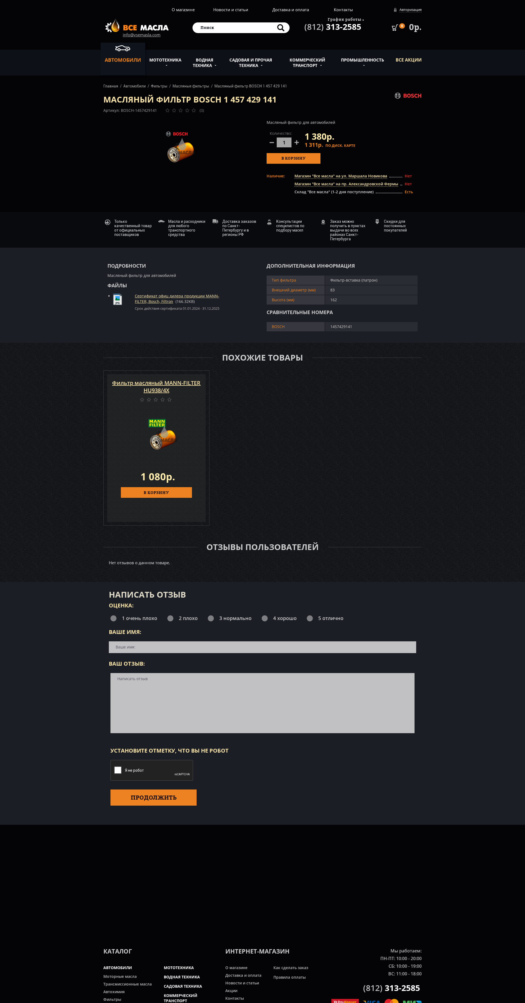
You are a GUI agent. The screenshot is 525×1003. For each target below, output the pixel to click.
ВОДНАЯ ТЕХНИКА (182, 976)
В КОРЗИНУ (156, 492)
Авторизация (410, 9)
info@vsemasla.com (142, 34)
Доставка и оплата (290, 9)
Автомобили (123, 60)
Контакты (343, 9)
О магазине (183, 9)
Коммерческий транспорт (307, 62)
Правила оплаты (289, 977)
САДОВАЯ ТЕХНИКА (183, 986)
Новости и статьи (230, 9)
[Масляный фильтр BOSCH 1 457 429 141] (181, 146)
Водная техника (203, 62)
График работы (344, 19)
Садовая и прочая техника (250, 62)
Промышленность (362, 60)
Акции (231, 990)
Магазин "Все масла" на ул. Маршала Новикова (340, 176)
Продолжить (154, 797)
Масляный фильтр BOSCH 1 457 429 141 (250, 86)
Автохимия (114, 991)
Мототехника (165, 60)
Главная (110, 86)
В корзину (293, 158)
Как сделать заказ (290, 967)
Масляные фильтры (191, 86)
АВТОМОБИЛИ (117, 967)
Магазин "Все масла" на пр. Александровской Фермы (346, 183)
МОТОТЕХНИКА (179, 967)
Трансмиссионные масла (127, 984)
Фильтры (159, 86)
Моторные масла (120, 976)
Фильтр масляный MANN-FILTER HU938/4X (156, 386)
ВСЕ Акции (409, 60)
